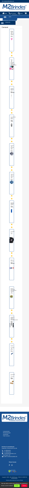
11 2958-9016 (7, 452)
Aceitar (16, 485)
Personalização (7, 432)
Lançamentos (6, 431)
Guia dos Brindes (19, 480)
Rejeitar (24, 485)
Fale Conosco (6, 435)
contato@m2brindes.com (8, 1)
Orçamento (5, 434)
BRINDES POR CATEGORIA (10, 20)
